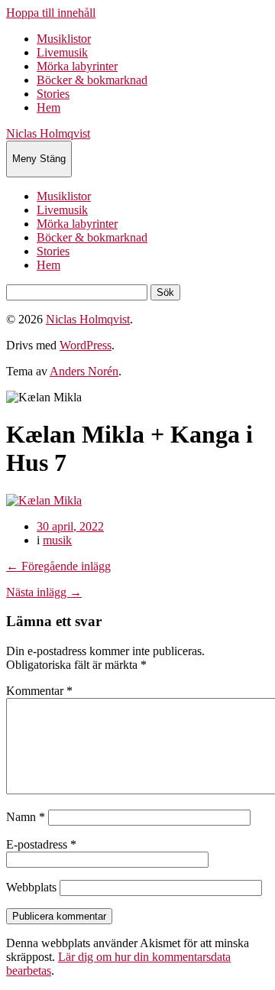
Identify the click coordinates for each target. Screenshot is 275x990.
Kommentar (39, 690)
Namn (25, 816)
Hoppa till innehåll (50, 12)
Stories (53, 93)
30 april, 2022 (70, 526)
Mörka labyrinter (77, 66)
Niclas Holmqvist (48, 133)
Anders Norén (84, 371)
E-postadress (41, 844)
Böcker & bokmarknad (92, 79)
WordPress (86, 345)
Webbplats (31, 887)
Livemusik (62, 52)
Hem (48, 107)
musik (57, 540)
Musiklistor (64, 38)
